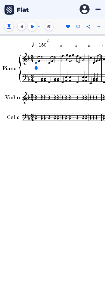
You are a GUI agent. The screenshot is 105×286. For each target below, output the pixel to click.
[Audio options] (39, 26)
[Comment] (78, 27)
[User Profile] (85, 9)
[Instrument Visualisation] (49, 27)
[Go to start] (21, 27)
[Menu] (97, 9)
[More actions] (98, 26)
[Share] (88, 26)
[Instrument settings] (8, 26)
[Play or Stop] (32, 26)
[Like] (68, 27)
